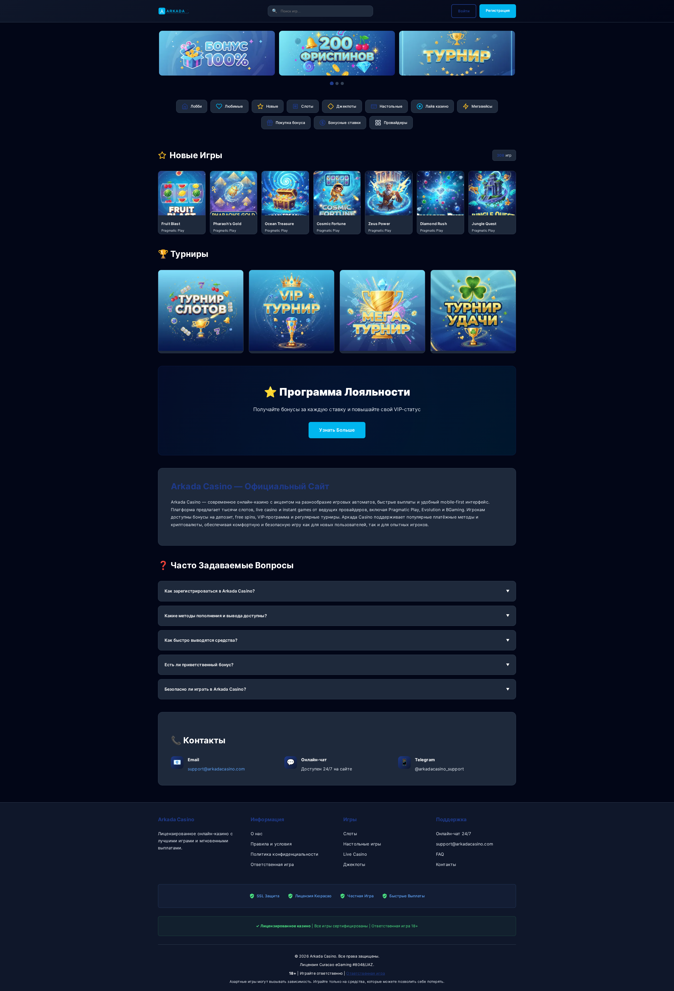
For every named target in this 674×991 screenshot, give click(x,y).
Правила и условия (271, 843)
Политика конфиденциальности (284, 854)
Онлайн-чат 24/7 (453, 833)
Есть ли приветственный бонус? (199, 664)
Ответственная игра (272, 864)
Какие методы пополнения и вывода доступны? (216, 615)
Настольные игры (362, 843)
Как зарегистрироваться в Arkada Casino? (210, 591)
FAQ (440, 854)
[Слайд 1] (332, 83)
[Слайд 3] (342, 83)
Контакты (446, 864)
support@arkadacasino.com (216, 768)
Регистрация (498, 10)
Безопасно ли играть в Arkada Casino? (205, 689)
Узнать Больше (337, 430)
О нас (256, 833)
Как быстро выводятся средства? (201, 640)
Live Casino (355, 854)
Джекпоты (354, 864)
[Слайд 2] (337, 83)
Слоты (350, 833)
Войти (463, 11)
